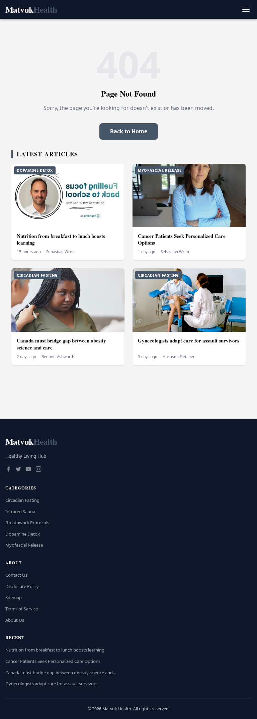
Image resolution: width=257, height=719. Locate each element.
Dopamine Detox (22, 534)
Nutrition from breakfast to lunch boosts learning (61, 239)
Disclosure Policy (22, 586)
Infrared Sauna (20, 512)
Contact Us (16, 575)
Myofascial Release (24, 545)
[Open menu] (246, 9)
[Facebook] (8, 469)
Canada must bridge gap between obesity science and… (60, 673)
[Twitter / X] (18, 469)
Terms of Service (21, 609)
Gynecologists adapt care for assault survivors (188, 340)
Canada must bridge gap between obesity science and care (61, 344)
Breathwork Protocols (27, 523)
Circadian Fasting (22, 500)
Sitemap (13, 597)
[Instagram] (38, 469)
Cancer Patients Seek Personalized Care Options (182, 239)
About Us (14, 620)
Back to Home (128, 131)
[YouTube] (28, 469)
